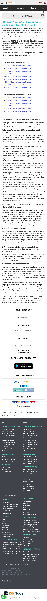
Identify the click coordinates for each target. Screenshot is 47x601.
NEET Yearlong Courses (30, 434)
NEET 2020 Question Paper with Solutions (17, 79)
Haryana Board (6, 530)
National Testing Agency (21, 35)
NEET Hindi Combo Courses (31, 457)
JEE (3, 422)
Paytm (23, 386)
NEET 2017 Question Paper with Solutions (17, 87)
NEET (25, 422)
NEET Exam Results (29, 489)
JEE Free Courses (7, 449)
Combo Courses (28, 429)
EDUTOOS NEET (28, 482)
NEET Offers (26, 491)
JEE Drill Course (6, 451)
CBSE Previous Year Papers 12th (12, 553)
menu (2, 3)
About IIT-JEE (27, 501)
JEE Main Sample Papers (30, 529)
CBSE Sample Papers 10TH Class (12, 545)
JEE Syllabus (26, 508)
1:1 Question (28, 330)
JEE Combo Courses (8, 429)
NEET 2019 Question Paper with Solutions (17, 82)
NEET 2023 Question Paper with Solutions (17, 71)
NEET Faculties (27, 484)
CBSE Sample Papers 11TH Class (12, 547)
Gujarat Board (6, 532)
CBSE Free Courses (7, 509)
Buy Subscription (7, 431)
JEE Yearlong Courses (8, 434)
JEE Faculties (5, 469)
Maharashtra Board (8, 534)
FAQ (16, 330)
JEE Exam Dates (28, 510)
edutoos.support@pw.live (23, 353)
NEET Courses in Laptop (30, 442)
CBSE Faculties (6, 513)
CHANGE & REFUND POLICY (17, 412)
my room (45, 3)
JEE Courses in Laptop (8, 442)
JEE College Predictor (29, 514)
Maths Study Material (30, 525)
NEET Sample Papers (29, 561)
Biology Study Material (30, 556)
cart (39, 3)
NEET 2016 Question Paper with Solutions (17, 98)
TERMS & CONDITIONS (33, 412)
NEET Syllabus (27, 539)
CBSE (3, 519)
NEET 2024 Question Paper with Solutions (17, 68)
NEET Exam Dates (28, 542)
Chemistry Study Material (31, 523)
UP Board (4, 523)
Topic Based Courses (8, 440)
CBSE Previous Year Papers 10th (12, 551)
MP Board (5, 528)
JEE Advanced (27, 506)
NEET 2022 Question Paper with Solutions (17, 74)
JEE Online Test (6, 472)
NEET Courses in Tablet (30, 444)
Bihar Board (5, 526)
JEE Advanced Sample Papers (32, 531)
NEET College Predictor (30, 546)
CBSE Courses (6, 502)
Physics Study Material (30, 520)
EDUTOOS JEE (6, 467)
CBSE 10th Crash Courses (10, 507)
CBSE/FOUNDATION (9, 495)
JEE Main (25, 503)
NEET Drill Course (28, 451)
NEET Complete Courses (30, 436)
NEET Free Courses (29, 449)
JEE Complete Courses (8, 436)
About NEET (26, 537)
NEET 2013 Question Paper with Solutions (17, 106)
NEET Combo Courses (30, 469)
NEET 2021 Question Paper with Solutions (17, 77)
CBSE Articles (6, 536)
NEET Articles (27, 544)
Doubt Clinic (6, 581)
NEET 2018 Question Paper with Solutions (17, 85)
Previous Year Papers (29, 527)
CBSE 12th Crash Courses (10, 504)
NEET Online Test (28, 486)
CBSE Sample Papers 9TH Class (11, 542)
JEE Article (26, 512)
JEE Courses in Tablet (8, 444)
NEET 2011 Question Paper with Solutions (17, 111)
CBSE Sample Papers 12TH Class (12, 549)
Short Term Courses (8, 438)
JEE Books (5, 447)
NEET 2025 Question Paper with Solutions (17, 66)
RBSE (3, 521)
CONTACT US (16, 416)
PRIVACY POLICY (6, 416)
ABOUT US (5, 412)
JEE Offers (5, 476)
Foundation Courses (8, 511)
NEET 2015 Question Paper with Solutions (17, 100)
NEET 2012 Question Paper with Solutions (17, 109)
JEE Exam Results (7, 474)
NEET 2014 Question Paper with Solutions (17, 103)
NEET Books (26, 447)
